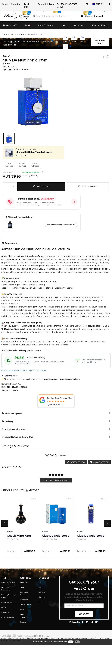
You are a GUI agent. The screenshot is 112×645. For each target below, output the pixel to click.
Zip (40, 582)
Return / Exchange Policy (8, 596)
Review (6, 467)
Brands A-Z (10, 25)
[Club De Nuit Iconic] (9, 138)
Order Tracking (7, 602)
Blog (51, 4)
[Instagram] (87, 622)
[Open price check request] (74, 202)
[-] (7, 187)
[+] (13, 187)
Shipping (15, 4)
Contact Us (5, 612)
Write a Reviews (22, 69)
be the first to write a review (56, 480)
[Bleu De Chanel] (10, 225)
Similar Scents (100, 25)
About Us (23, 582)
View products (22, 155)
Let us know (47, 198)
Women (79, 25)
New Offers (43, 602)
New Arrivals (45, 25)
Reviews (42, 592)
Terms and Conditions (24, 593)
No (77, 642)
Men (63, 25)
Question (18, 467)
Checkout (98, 16)
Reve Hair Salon (7, 617)
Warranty (24, 600)
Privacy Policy (25, 604)
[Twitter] (107, 57)
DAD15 (16, 41)
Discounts (42, 587)
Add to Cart (42, 186)
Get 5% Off (84, 614)
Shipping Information (6, 588)
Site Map (42, 597)
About (5, 4)
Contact (42, 4)
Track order (27, 5)
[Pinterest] (91, 622)
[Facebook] (104, 57)
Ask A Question (101, 462)
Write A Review (77, 462)
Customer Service (8, 582)
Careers (23, 622)
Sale (27, 25)
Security (23, 609)
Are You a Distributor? (25, 615)
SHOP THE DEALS (100, 41)
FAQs (3, 607)
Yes (71, 642)
